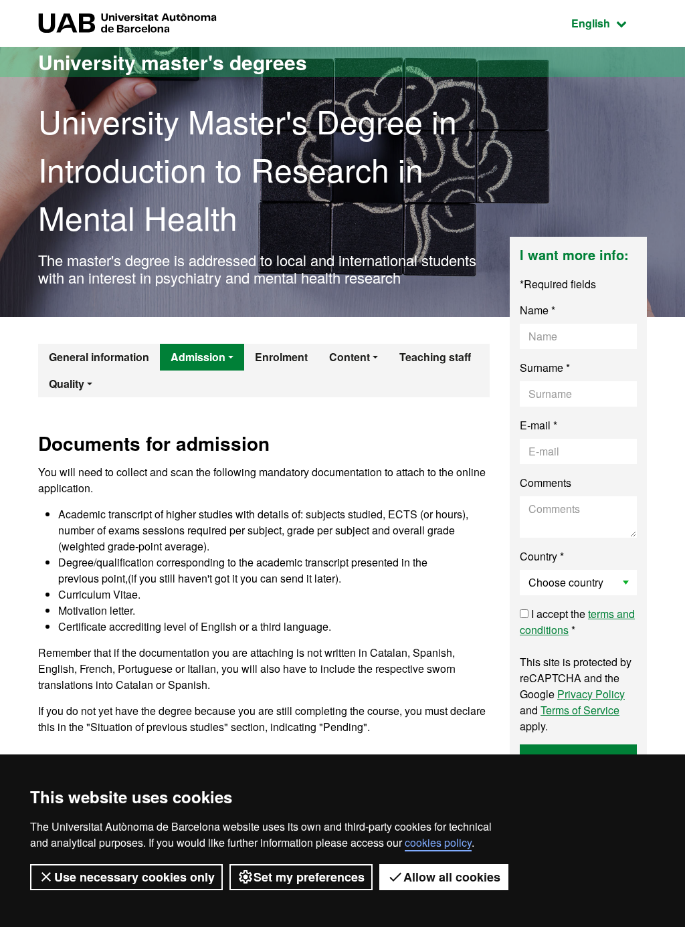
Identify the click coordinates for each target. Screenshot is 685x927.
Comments (545, 482)
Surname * (545, 367)
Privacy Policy (591, 694)
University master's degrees (172, 61)
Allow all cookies (451, 877)
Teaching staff (435, 357)
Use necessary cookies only (134, 877)
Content (349, 357)
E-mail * (538, 425)
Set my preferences (309, 877)
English (609, 23)
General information (99, 357)
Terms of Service (580, 710)
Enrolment (281, 357)
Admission (198, 357)
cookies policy (438, 842)
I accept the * (577, 621)
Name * (537, 310)
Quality (66, 383)
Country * (542, 556)
